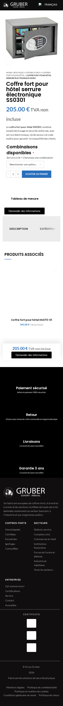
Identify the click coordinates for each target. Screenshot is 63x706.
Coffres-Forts (32, 72)
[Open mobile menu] (34, 5)
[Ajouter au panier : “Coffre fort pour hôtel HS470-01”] (54, 268)
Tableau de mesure (24, 199)
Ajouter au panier (36, 174)
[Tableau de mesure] (6, 199)
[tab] (18, 229)
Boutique (19, 72)
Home (9, 72)
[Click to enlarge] (8, 61)
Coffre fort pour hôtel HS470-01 (31, 320)
